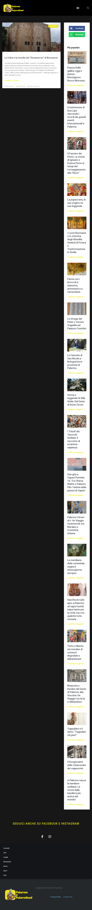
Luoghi (5, 857)
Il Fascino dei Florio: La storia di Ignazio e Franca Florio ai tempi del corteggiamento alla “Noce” (76, 163)
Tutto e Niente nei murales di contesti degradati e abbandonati (75, 652)
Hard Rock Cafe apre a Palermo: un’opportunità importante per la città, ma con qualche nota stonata (76, 609)
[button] (78, 8)
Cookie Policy (67, 897)
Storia (5, 866)
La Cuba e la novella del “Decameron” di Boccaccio (31, 57)
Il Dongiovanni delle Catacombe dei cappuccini (76, 765)
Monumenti (7, 862)
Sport (5, 871)
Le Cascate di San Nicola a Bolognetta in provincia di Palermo (74, 361)
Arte (4, 853)
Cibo (5, 875)
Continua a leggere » (12, 80)
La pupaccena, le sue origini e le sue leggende (76, 202)
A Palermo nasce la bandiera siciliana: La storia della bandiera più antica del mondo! (76, 790)
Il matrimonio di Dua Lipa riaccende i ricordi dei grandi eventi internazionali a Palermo (76, 117)
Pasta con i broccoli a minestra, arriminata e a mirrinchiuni (75, 285)
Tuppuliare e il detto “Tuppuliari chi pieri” (76, 732)
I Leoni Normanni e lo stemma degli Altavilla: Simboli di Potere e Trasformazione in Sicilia (76, 243)
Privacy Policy (56, 897)
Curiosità (6, 848)
